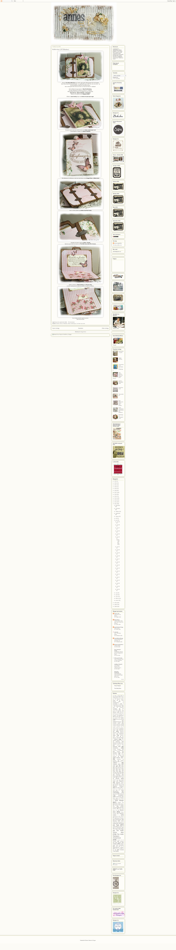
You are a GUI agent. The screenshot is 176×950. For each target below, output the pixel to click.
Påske (116, 803)
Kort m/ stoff (121, 777)
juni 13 (118, 571)
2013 (115, 500)
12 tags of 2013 (118, 696)
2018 (115, 490)
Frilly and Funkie (118, 658)
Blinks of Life (116, 713)
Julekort (115, 762)
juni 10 (118, 580)
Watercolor (117, 848)
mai (116, 592)
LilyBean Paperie (118, 664)
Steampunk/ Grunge (119, 818)
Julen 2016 (121, 769)
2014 (115, 498)
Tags (117, 825)
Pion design (119, 800)
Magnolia (121, 781)
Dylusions (118, 741)
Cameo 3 (122, 716)
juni (116, 520)
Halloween (121, 750)
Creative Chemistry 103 (117, 726)
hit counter (115, 864)
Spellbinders (116, 817)
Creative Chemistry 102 (117, 725)
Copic (114, 720)
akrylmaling (118, 706)
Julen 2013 (121, 766)
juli (116, 518)
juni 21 (118, 546)
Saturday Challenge (116, 672)
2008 (115, 606)
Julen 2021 (115, 773)
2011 (115, 503)
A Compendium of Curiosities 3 (118, 705)
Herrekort (115, 753)
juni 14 (118, 568)
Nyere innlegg (55, 328)
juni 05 (118, 586)
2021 (115, 484)
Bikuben (114, 712)
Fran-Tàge (119, 745)
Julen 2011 (115, 765)
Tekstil (114, 826)
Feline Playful (117, 685)
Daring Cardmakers (118, 644)
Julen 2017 (118, 770)
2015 (115, 496)
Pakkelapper (116, 792)
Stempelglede (118, 819)
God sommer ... (117, 628)
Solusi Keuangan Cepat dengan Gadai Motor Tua (118, 675)
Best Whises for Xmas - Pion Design (121, 403)
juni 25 (118, 533)
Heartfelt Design (117, 752)
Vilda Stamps (118, 842)
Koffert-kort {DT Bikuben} (60, 49)
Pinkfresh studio (121, 799)
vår (121, 846)
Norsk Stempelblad (118, 790)
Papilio (121, 793)
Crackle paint (116, 722)
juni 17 (118, 559)
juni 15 (118, 565)
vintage (115, 843)
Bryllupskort (121, 715)
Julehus (121, 761)
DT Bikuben (64, 323)
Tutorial (114, 841)
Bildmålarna (122, 712)
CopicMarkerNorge (118, 638)
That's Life (116, 613)
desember (118, 505)
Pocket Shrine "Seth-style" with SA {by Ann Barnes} (118, 622)
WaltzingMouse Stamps (118, 847)
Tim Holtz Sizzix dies (80, 323)
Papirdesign (118, 796)
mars (117, 596)
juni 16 (118, 562)
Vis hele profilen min (117, 245)
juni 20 (118, 549)
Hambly (118, 751)
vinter (117, 846)
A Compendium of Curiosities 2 (118, 702)
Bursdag (116, 716)
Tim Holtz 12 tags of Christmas (118, 827)
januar (117, 600)
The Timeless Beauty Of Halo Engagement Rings (118, 653)
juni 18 (118, 555)
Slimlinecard (115, 816)
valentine (122, 841)
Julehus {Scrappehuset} (121, 382)
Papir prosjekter (118, 795)
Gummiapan (115, 750)
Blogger (94, 940)
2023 (115, 481)
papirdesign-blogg (118, 627)
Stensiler (115, 820)
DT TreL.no (121, 740)
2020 (115, 486)
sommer (122, 816)
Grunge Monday (117, 749)
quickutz (122, 803)
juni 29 (118, 521)
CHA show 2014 (119, 719)
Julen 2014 (117, 767)
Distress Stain (59, 323)
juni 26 (118, 530)
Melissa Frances (118, 786)
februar (117, 598)
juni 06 (118, 583)
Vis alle (122, 679)
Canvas (116, 718)
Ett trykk (121, 744)
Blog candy (122, 713)
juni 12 (118, 574)
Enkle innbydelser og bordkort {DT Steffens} (121, 410)
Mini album (117, 787)
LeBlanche (114, 779)
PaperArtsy (116, 619)
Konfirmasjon (73, 323)
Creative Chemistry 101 (117, 724)
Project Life (121, 802)
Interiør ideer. (120, 757)
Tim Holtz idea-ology (118, 829)
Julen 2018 (115, 771)
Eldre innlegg (105, 328)
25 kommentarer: (71, 322)
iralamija (116, 632)
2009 (115, 604)
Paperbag (115, 793)
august (117, 516)
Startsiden (80, 328)
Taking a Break (117, 645)
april (117, 594)
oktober (117, 511)
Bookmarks (116, 714)
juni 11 (118, 577)
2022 (115, 483)
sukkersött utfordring (118, 823)
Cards (122, 718)
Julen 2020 (119, 772)
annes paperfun (118, 243)
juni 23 (118, 537)
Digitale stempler (116, 727)
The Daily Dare (117, 688)
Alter (114, 707)
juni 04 (118, 589)
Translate (118, 78)
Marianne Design (118, 784)
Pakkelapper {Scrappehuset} (121, 416)
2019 (115, 488)
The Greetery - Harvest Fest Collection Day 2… (118, 666)
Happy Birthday (120, 358)
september (118, 513)
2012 (115, 501)
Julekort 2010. (117, 764)
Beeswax (119, 710)
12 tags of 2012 (116, 695)
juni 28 (118, 524)
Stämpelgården (119, 822)
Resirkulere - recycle (121, 352)
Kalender (118, 774)
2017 (115, 492)
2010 (115, 602)
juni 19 (118, 552)
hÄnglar (119, 755)
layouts (117, 778)
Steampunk (122, 817)
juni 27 (118, 527)
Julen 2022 (121, 773)
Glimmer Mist (117, 746)
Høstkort (114, 756)
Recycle (116, 805)
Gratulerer (115, 748)
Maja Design (121, 783)
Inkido (69, 323)
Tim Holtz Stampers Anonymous (118, 836)
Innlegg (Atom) (83, 331)
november (118, 508)
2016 (115, 494)
